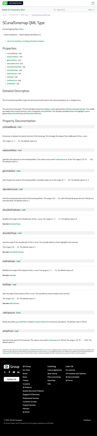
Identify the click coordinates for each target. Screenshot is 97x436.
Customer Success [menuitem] (30, 401)
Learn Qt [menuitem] (69, 366)
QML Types (25, 15)
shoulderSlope (12, 70)
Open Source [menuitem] (52, 373)
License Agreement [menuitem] (54, 370)
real (19, 127)
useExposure (12, 80)
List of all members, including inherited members (25, 41)
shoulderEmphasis (14, 66)
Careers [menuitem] (26, 380)
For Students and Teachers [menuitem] (76, 373)
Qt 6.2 (5, 15)
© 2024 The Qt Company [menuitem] (13, 420)
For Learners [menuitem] (70, 370)
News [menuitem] (25, 377)
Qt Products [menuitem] (27, 387)
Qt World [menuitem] (26, 412)
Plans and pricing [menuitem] (53, 377)
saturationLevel (13, 63)
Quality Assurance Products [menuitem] (33, 390)
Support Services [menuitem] (29, 405)
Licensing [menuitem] (51, 366)
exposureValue (12, 56)
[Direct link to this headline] (18, 48)
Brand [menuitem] (25, 373)
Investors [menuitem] (26, 383)
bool (18, 312)
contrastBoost (12, 53)
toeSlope (10, 77)
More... (21, 29)
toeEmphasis (12, 73)
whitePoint (11, 83)
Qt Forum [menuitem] (69, 380)
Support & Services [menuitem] (31, 394)
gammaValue (12, 60)
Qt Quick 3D (14, 15)
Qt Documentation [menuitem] (72, 377)
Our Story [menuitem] (26, 370)
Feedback (87, 420)
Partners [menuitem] (26, 408)
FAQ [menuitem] (49, 383)
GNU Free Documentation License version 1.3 (36, 351)
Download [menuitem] (51, 380)
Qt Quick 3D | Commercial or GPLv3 (13, 9)
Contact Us (11, 379)
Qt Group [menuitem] (27, 366)
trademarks (6, 353)
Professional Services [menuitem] (31, 398)
